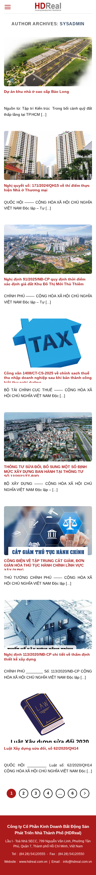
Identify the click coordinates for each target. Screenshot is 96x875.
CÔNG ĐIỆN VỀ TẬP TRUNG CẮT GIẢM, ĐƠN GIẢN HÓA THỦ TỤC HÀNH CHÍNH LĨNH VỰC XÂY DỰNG (44, 565)
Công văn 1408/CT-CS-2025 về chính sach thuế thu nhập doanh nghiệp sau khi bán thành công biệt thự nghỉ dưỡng (48, 378)
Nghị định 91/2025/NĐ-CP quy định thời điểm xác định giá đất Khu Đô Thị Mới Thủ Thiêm (44, 281)
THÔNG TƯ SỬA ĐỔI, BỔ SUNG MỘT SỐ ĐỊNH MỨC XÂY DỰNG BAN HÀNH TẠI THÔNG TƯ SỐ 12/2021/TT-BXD (45, 471)
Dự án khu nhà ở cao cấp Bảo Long (36, 92)
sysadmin (72, 24)
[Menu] (7, 7)
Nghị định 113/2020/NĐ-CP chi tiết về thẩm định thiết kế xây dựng (47, 657)
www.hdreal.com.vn (33, 862)
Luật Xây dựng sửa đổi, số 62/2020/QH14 (41, 748)
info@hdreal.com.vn (77, 862)
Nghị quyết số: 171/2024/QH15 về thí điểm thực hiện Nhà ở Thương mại (47, 188)
